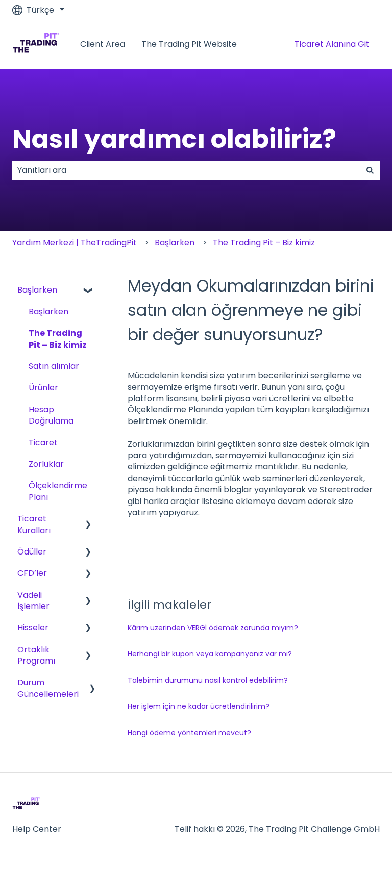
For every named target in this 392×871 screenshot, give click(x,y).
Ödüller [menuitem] (31, 552)
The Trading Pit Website (189, 44)
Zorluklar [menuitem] (46, 464)
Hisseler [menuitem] (32, 628)
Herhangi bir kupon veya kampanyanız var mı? (210, 654)
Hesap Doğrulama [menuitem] (51, 415)
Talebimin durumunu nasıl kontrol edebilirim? (208, 680)
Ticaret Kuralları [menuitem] (34, 524)
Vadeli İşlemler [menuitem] (33, 600)
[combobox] (186, 170)
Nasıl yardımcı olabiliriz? (174, 139)
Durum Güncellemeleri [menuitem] (48, 688)
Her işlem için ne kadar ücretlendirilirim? (199, 706)
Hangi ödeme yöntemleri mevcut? (189, 733)
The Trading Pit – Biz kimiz (264, 242)
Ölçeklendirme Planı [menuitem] (58, 491)
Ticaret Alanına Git (332, 44)
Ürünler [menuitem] (43, 387)
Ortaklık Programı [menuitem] (36, 655)
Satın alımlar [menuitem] (54, 366)
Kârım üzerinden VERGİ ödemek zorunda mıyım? (213, 628)
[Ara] (370, 170)
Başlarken (174, 242)
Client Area (102, 44)
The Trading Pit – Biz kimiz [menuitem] (58, 338)
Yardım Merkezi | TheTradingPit (74, 242)
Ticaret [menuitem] (43, 442)
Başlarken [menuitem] (37, 290)
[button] (88, 290)
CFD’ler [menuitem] (32, 573)
